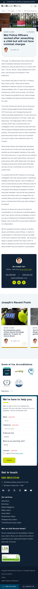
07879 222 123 (27, 275)
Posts (19, 11)
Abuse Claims (9, 32)
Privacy (3, 577)
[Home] (11, 6)
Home (3, 11)
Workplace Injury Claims (9, 519)
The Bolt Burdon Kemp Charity (11, 522)
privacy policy (18, 453)
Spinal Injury (5, 501)
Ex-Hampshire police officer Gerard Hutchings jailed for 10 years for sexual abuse (14, 333)
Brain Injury (5, 504)
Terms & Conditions (6, 574)
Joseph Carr (16, 49)
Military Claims (6, 510)
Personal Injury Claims (8, 516)
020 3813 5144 (10, 478)
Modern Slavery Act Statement (9, 581)
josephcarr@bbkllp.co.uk (19, 278)
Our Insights (11, 11)
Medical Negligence (7, 507)
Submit (9, 460)
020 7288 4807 (11, 275)
